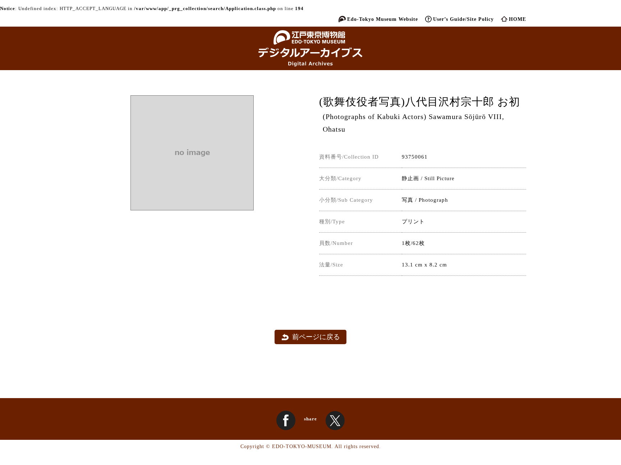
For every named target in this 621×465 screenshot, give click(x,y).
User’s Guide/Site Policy (463, 19)
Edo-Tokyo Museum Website (382, 19)
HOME (517, 19)
